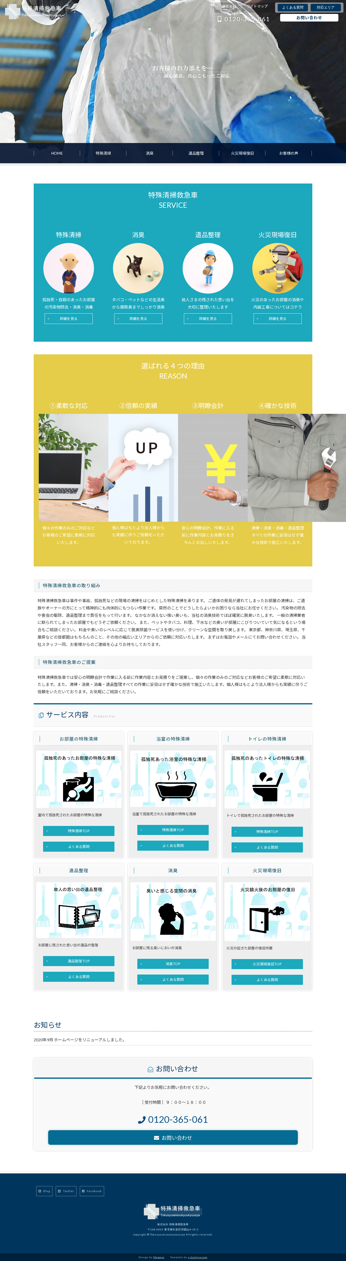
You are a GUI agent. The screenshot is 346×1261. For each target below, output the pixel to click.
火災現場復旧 (242, 153)
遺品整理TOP (79, 961)
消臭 (149, 153)
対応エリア (326, 7)
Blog (46, 1191)
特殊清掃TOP (79, 831)
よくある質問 (292, 7)
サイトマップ (257, 6)
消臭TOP (173, 964)
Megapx (158, 1257)
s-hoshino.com (197, 1257)
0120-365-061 (247, 19)
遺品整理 (196, 153)
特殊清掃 (103, 153)
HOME (57, 153)
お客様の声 (288, 153)
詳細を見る (69, 318)
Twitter (68, 1191)
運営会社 (229, 6)
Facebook (94, 1191)
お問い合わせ (309, 17)
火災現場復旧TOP (267, 964)
